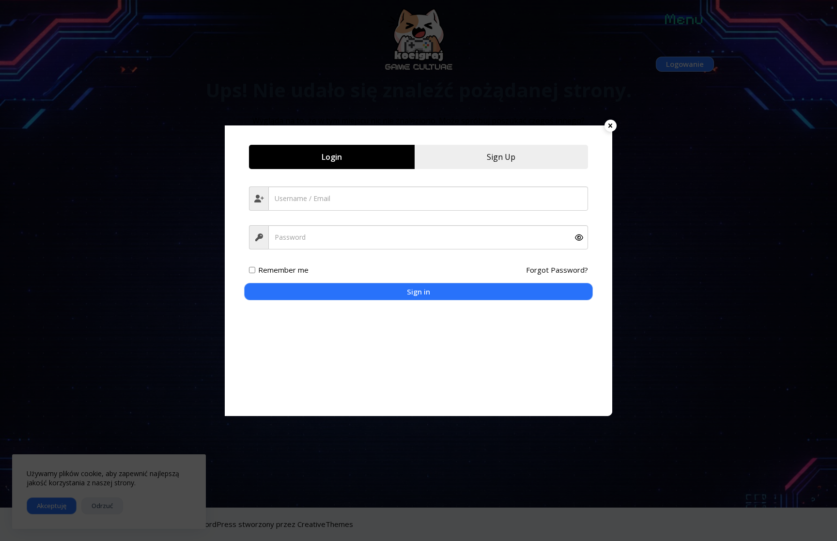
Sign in (418, 291)
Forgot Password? (557, 270)
